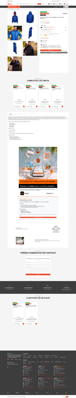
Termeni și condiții (54, 355)
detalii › (66, 27)
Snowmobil (24, 363)
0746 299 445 (41, 383)
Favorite (34, 355)
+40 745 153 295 (11, 362)
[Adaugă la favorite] (63, 50)
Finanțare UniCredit (62, 357)
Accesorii (29, 363)
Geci (37, 361)
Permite (67, 396)
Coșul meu (29, 355)
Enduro (64, 361)
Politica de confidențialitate (27, 357)
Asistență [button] (66, 6)
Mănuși (41, 361)
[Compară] (66, 50)
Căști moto (24, 361)
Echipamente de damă (58, 361)
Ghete (52, 361)
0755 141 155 (41, 371)
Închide (64, 396)
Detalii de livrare (50, 50)
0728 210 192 (57, 371)
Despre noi (46, 357)
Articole (60, 6)
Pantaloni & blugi (47, 361)
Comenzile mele (40, 355)
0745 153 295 (26, 371)
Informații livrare (35, 357)
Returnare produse (47, 355)
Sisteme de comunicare (31, 361)
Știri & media (56, 357)
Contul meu (24, 355)
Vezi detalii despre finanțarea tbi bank (38, 217)
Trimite (38, 274)
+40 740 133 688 (26, 383)
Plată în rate (41, 357)
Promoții (55, 6)
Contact (51, 357)
